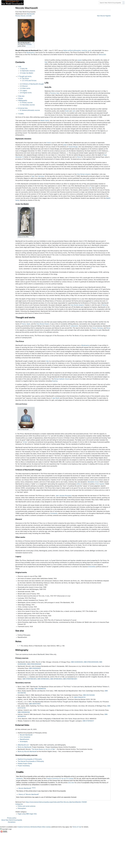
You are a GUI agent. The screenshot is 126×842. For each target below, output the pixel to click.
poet (89, 50)
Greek (67, 111)
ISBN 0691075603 (35, 704)
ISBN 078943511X (79, 697)
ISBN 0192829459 (35, 668)
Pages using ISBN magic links (27, 814)
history (34, 787)
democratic (102, 54)
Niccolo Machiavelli (24, 788)
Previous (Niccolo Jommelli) (23, 15)
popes (80, 60)
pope (65, 145)
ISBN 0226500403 (77, 662)
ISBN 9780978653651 (29, 679)
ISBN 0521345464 (89, 695)
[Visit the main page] (12, 2)
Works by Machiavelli (24, 747)
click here (71, 782)
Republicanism (24, 739)
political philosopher (74, 50)
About (36, 3)
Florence (53, 93)
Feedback (44, 3)
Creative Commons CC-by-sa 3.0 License (59, 778)
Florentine (29, 44)
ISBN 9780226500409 (91, 662)
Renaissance (31, 52)
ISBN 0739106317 (88, 721)
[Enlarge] (33, 42)
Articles (28, 3)
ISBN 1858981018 (40, 688)
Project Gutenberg (24, 765)
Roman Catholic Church (62, 379)
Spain (28, 324)
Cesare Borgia (73, 147)
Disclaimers (11, 822)
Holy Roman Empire (42, 324)
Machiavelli (30, 14)
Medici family (45, 120)
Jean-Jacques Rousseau (63, 495)
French (49, 142)
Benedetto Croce (93, 482)
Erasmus (55, 381)
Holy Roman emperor (84, 174)
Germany (41, 176)
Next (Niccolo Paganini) (104, 15)
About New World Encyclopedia (11, 820)
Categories (19, 804)
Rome (79, 157)
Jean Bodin (55, 398)
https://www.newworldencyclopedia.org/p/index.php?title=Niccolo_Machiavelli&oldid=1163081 (56, 802)
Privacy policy (11, 818)
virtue (25, 442)
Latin (73, 111)
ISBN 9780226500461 (34, 664)
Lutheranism (74, 326)
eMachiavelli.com (23, 745)
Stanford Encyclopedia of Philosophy (30, 759)
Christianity (53, 513)
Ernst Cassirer (99, 484)
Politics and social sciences (26, 806)
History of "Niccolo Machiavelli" (28, 794)
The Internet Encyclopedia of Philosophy (31, 761)
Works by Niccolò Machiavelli (27, 751)
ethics (79, 484)
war (90, 188)
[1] (91, 268)
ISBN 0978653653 (43, 679)
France (24, 324)
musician (84, 50)
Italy (46, 62)
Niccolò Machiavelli (26, 735)
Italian (65, 50)
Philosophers (22, 808)
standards (19, 778)
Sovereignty (24, 741)
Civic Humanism (25, 737)
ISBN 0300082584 (24, 712)
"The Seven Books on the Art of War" (43, 749)
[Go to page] (123, 2)
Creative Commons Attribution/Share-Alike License (33, 827)
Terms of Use (77, 827)
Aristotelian (91, 566)
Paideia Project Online (25, 763)
